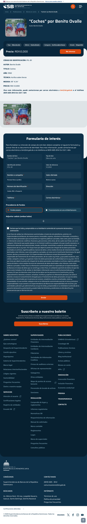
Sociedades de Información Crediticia (41, 358)
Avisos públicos (64, 360)
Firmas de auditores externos (42, 364)
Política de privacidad (52, 499)
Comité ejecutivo (9, 352)
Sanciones (35, 392)
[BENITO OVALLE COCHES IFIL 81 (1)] (17, 114)
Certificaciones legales (12, 400)
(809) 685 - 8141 (50, 482)
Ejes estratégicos (10, 343)
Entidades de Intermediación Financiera (42, 340)
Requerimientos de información (43, 417)
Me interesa (70, 51)
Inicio (6, 12)
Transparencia (65, 399)
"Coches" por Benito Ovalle (49, 12)
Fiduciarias (35, 353)
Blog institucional (64, 356)
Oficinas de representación (41, 368)
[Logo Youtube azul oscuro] (82, 515)
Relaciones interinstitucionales (15, 369)
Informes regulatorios (39, 409)
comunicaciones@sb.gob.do (54, 485)
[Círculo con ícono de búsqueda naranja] (73, 6)
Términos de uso (50, 496)
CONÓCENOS (8, 477)
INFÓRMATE (49, 491)
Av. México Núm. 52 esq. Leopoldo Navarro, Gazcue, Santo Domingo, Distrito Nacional (20, 497)
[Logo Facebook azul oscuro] (73, 515)
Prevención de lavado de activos (43, 388)
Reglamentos (36, 430)
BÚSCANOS (7, 491)
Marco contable (36, 426)
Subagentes (35, 372)
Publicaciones (17, 12)
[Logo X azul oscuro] (68, 515)
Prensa (61, 393)
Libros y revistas (64, 352)
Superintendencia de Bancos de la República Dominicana (28, 514)
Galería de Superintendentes (14, 360)
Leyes (33, 435)
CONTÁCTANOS (50, 477)
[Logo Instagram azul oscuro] (77, 515)
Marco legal (7, 365)
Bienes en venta (31, 12)
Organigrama (8, 356)
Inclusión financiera (65, 383)
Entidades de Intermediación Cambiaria (42, 347)
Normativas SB (36, 413)
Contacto (62, 404)
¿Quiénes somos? (10, 339)
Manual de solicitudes (39, 422)
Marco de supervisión (39, 439)
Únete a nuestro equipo (12, 386)
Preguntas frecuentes (11, 382)
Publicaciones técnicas (66, 348)
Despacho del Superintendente (15, 348)
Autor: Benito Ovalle (36, 26)
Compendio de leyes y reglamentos (39, 403)
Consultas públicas (38, 447)
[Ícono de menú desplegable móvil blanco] (81, 6)
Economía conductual (66, 387)
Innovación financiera (66, 379)
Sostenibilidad (8, 378)
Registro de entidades (11, 405)
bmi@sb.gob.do (66, 90)
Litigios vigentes (9, 373)
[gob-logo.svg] (16, 465)
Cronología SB (63, 343)
